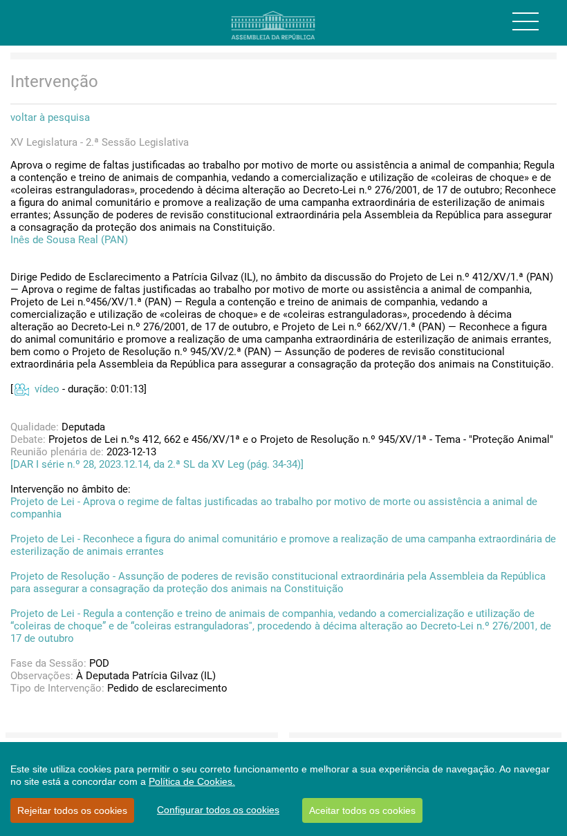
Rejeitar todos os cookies (72, 810)
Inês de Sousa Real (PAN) (69, 240)
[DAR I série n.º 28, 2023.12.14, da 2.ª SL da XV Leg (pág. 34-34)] (157, 464)
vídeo (47, 389)
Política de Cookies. (192, 781)
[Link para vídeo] (21, 389)
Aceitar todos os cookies (362, 810)
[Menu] (525, 21)
